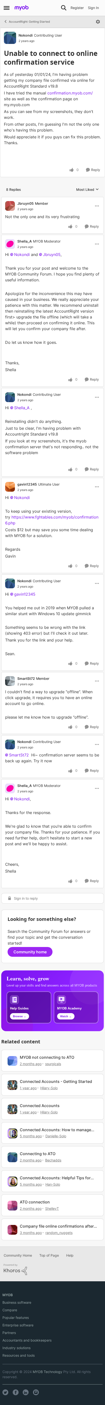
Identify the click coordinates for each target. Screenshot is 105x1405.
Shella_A (24, 241)
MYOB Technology (47, 1372)
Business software (16, 1302)
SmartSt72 (26, 678)
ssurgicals (53, 1064)
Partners (9, 1333)
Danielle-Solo (55, 1136)
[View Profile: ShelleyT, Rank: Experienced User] (12, 1206)
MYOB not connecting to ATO (47, 1057)
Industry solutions (16, 1348)
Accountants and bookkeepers (27, 1340)
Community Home (18, 1255)
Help (70, 1255)
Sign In (93, 8)
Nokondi (26, 35)
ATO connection (35, 1202)
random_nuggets (59, 1233)
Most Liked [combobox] (87, 189)
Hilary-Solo (49, 1088)
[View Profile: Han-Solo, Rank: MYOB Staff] (12, 1181)
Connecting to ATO (37, 1153)
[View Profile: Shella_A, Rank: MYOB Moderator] (10, 244)
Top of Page (49, 1255)
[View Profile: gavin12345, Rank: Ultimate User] (10, 487)
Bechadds (53, 1160)
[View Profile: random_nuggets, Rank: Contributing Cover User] (12, 1230)
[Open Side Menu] (6, 7)
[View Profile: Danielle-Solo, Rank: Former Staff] (12, 1133)
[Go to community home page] (21, 8)
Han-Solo (52, 1184)
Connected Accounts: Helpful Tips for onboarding (55, 1178)
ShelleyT (52, 1208)
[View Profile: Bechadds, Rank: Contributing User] (12, 1157)
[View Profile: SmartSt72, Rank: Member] (10, 681)
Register (77, 8)
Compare (9, 1310)
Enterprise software (17, 1325)
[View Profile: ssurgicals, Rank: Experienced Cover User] (12, 1061)
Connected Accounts (40, 1105)
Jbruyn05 (25, 203)
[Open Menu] (97, 21)
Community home (30, 951)
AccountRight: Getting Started (29, 21)
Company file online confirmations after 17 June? (57, 1226)
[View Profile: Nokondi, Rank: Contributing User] (10, 38)
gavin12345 (27, 484)
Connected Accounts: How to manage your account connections (55, 1129)
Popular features (15, 1317)
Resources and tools (18, 1355)
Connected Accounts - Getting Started (56, 1081)
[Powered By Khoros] (52, 1269)
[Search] (64, 8)
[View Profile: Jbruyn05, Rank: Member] (10, 206)
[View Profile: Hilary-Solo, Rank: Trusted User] (12, 1085)
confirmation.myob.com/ (70, 93)
